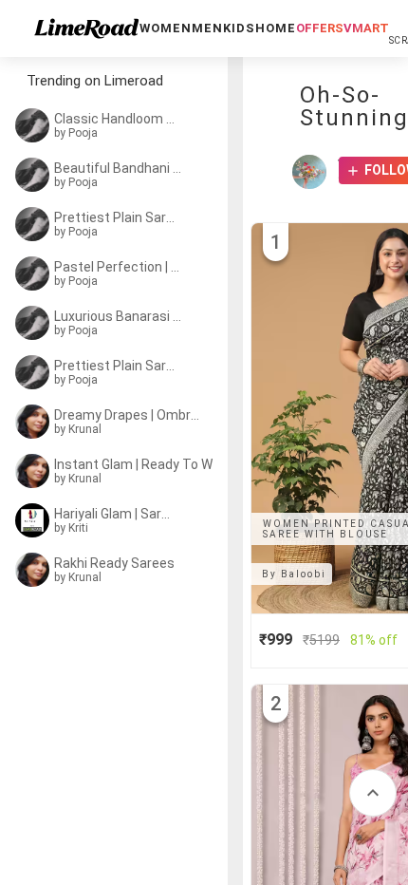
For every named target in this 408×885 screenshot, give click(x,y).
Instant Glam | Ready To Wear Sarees (144, 464)
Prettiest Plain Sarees (115, 217)
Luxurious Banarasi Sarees (119, 316)
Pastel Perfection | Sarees (118, 266)
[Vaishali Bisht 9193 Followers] (313, 172)
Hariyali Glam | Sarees (115, 513)
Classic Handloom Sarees (116, 118)
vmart (366, 28)
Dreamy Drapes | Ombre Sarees (130, 415)
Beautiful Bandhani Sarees (119, 168)
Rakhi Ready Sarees (114, 563)
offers (319, 28)
